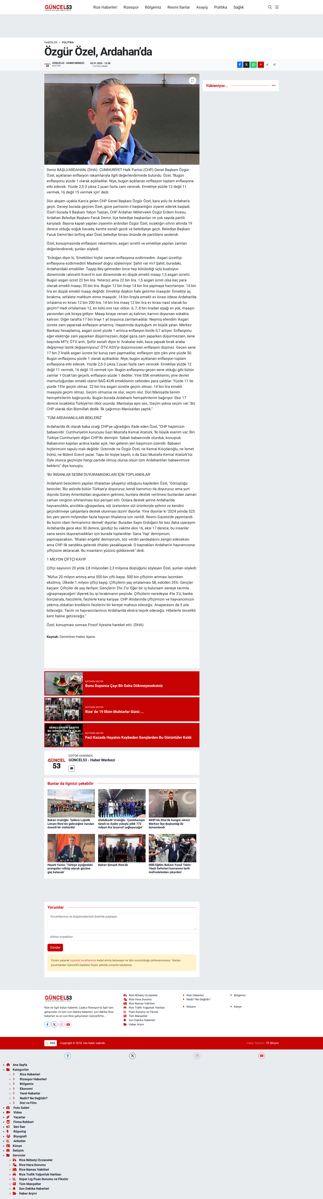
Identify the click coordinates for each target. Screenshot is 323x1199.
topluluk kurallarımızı (83, 960)
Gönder (55, 947)
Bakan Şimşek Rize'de (113, 865)
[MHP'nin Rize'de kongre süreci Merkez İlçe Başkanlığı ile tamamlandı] (172, 803)
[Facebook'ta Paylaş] (239, 65)
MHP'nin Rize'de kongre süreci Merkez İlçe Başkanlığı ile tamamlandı (169, 823)
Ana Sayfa (20, 1065)
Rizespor (131, 7)
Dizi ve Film (28, 1103)
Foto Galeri (21, 1108)
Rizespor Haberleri (33, 1079)
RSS (52, 1043)
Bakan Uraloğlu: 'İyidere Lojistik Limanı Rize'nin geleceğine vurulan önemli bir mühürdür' (70, 823)
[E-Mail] (72, 768)
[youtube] (261, 1056)
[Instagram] (61, 1024)
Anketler (19, 1141)
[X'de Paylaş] (246, 65)
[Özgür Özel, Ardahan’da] (122, 119)
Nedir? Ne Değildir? (198, 999)
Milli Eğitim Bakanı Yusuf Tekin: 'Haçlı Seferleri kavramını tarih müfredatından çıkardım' (170, 868)
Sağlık (238, 7)
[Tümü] (274, 85)
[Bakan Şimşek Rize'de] (122, 848)
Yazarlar (19, 1117)
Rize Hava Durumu (140, 999)
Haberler (50, 42)
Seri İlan (19, 1127)
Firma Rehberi (23, 1122)
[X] (54, 1024)
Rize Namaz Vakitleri (142, 1003)
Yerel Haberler (29, 1093)
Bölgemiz (153, 7)
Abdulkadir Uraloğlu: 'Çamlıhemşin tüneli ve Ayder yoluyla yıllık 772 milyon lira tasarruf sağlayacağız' (121, 823)
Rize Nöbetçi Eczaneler (143, 995)
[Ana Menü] (277, 7)
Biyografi (20, 1136)
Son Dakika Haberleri (142, 1020)
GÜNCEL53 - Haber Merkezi (92, 760)
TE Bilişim (272, 1043)
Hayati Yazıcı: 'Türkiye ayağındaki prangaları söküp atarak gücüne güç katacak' (70, 868)
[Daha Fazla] (261, 65)
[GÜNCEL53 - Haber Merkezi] (56, 762)
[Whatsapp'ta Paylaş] (253, 65)
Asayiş (202, 7)
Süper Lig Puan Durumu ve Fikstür (43, 1179)
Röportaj (19, 1131)
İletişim (191, 1006)
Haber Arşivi (136, 1024)
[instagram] (197, 1056)
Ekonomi (26, 1089)
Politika (220, 7)
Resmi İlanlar (178, 7)
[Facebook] (47, 1024)
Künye (238, 1006)
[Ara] (270, 7)
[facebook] (67, 1056)
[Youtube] (68, 1024)
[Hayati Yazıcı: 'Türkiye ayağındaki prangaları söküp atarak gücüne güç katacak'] (71, 848)
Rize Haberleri (105, 7)
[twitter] (132, 1056)
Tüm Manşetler (138, 1016)
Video (17, 1112)
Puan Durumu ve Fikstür (143, 1012)
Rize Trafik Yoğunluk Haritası (147, 1007)
